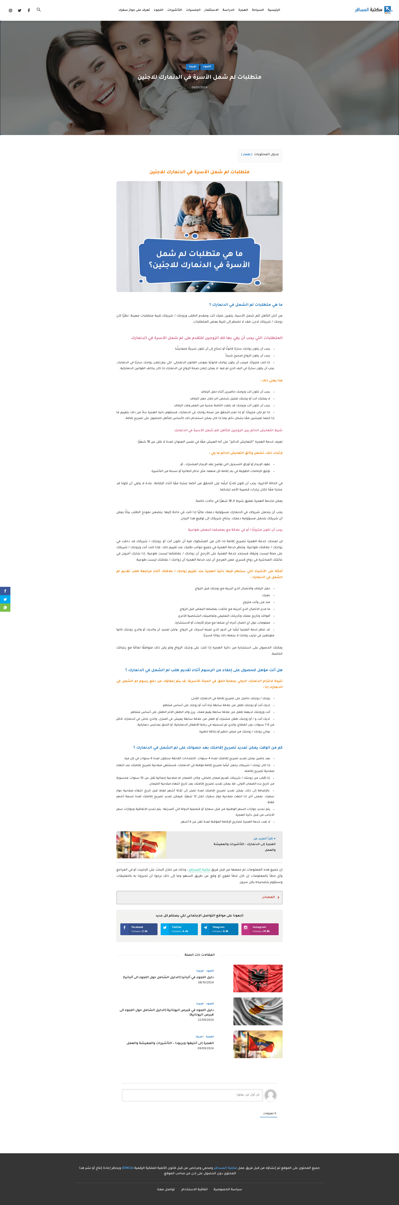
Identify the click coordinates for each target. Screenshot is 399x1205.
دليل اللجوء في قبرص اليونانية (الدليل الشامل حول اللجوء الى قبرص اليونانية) (166, 1013)
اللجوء (158, 10)
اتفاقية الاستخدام (194, 1189)
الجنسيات (193, 10)
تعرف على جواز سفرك (134, 10)
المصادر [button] (268, 897)
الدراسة (228, 10)
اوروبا (192, 66)
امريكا (199, 1037)
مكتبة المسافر (199, 870)
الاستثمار (211, 10)
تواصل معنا (166, 1189)
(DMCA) (127, 1168)
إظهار (246, 154)
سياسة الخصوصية (228, 1189)
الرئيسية (274, 10)
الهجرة (243, 10)
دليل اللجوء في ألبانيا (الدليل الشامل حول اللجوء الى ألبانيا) (168, 977)
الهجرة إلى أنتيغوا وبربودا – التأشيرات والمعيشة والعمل (170, 1043)
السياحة (258, 10)
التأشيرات (174, 10)
